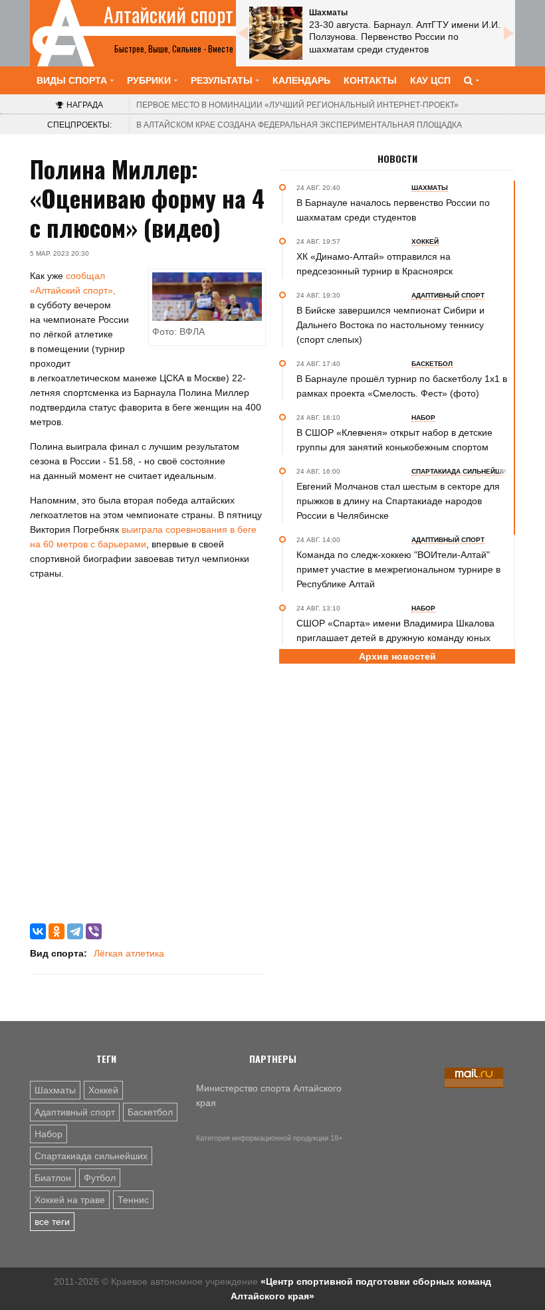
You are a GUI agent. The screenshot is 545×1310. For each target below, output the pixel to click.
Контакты (370, 80)
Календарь (301, 80)
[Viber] (94, 931)
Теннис (133, 1199)
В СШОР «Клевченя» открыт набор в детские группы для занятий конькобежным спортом (394, 439)
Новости (397, 158)
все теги (52, 1221)
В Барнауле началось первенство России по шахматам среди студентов (393, 210)
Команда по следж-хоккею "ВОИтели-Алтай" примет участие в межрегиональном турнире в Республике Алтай (398, 569)
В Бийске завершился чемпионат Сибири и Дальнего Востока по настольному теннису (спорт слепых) (390, 325)
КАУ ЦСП (430, 80)
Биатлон (53, 1177)
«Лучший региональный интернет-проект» (297, 105)
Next (508, 33)
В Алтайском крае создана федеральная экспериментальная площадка (299, 125)
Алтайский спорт (168, 14)
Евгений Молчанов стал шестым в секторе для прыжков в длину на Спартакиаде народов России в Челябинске (398, 501)
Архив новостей (397, 656)
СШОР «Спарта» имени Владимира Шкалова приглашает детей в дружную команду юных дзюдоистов (395, 638)
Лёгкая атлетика (129, 953)
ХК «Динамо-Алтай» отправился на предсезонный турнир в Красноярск (374, 263)
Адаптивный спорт (75, 1112)
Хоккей (103, 1090)
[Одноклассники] (56, 931)
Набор (48, 1134)
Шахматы (55, 1090)
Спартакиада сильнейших (91, 1156)
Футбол (100, 1177)
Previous (242, 33)
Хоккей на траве (70, 1199)
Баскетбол (150, 1112)
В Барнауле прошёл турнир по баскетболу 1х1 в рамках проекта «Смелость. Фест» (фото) (401, 386)
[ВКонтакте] (38, 931)
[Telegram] (75, 931)
